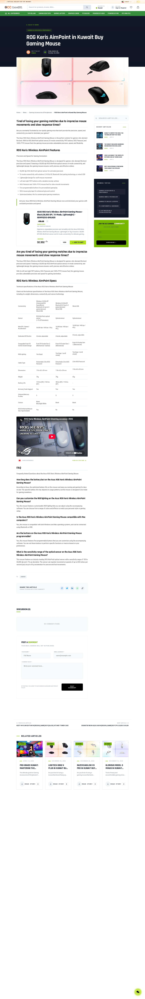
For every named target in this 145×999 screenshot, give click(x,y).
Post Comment (72, 687)
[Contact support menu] (138, 992)
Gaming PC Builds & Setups (108, 201)
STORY (30, 784)
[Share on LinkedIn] (72, 588)
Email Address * (59, 651)
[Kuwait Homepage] (13, 7)
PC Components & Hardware (109, 206)
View (64, 242)
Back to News (33, 25)
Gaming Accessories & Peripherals (39, 30)
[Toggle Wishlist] (47, 221)
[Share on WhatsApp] (77, 588)
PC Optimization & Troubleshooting (105, 211)
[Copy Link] (82, 588)
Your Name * (25, 651)
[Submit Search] (87, 7)
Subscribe (110, 242)
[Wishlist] (131, 7)
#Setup (23, 576)
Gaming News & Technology (108, 197)
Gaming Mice (41, 224)
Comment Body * (27, 661)
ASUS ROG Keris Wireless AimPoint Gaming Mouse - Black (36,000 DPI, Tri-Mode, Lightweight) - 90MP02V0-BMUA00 (60, 214)
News (25, 112)
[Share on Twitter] (67, 588)
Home (18, 112)
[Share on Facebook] (62, 588)
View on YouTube (78, 460)
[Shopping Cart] (138, 7)
